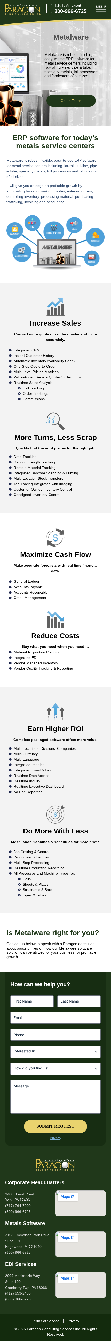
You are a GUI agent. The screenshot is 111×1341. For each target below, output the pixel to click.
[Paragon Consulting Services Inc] (55, 1165)
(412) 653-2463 (18, 1293)
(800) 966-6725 (18, 1212)
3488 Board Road (19, 1194)
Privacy (55, 1138)
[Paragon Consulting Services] (23, 9)
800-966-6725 (70, 11)
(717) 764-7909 (18, 1206)
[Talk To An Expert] (49, 9)
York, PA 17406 (17, 1200)
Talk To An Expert (67, 5)
